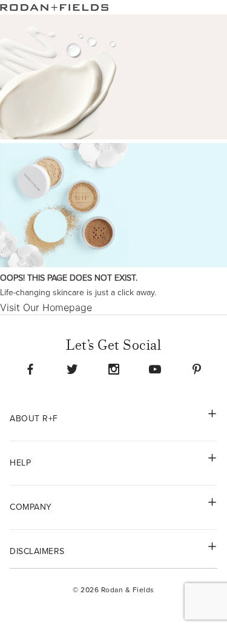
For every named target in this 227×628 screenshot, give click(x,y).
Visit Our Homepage (46, 307)
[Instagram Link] (114, 369)
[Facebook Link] (30, 369)
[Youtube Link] (155, 369)
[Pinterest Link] (196, 369)
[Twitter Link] (72, 369)
